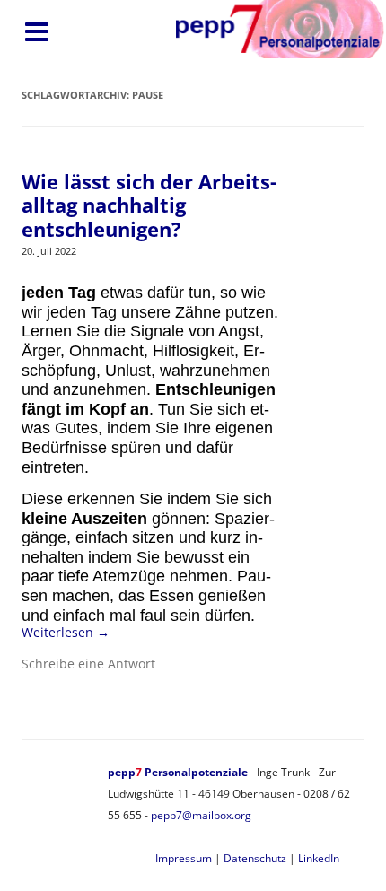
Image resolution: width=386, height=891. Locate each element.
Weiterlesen (66, 632)
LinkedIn (318, 858)
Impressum (183, 858)
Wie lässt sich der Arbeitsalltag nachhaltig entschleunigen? (149, 205)
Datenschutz (255, 858)
